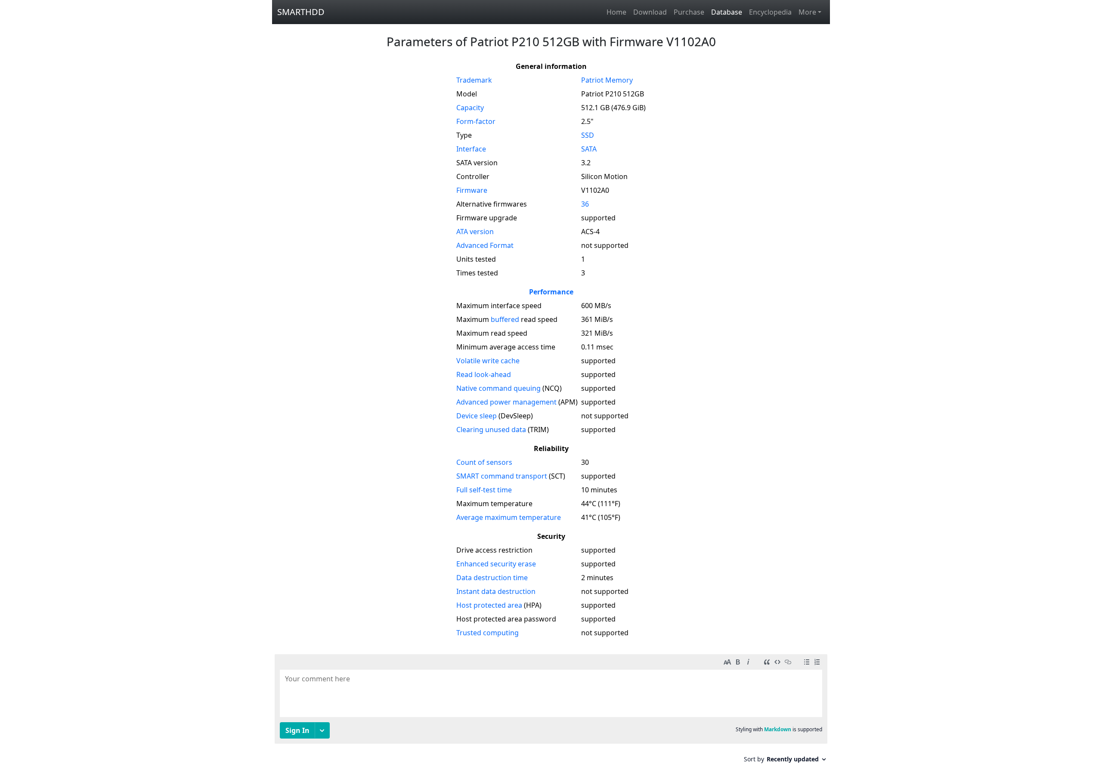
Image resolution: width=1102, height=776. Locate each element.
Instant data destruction (496, 591)
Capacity (470, 107)
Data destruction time (492, 577)
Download (650, 12)
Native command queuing (498, 388)
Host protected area (489, 605)
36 (585, 204)
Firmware (471, 190)
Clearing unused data (491, 429)
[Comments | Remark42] (551, 711)
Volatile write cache (488, 360)
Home (616, 12)
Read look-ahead (483, 374)
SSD (587, 135)
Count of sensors (484, 462)
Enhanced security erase (496, 564)
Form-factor (475, 121)
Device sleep (476, 415)
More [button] (807, 12)
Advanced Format (485, 245)
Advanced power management (506, 402)
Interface (471, 149)
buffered (505, 319)
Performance (551, 292)
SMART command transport (501, 476)
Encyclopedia (770, 12)
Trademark (474, 80)
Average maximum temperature (508, 517)
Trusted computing (487, 632)
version (475, 231)
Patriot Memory (607, 80)
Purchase (689, 12)
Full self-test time (484, 490)
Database (726, 12)
